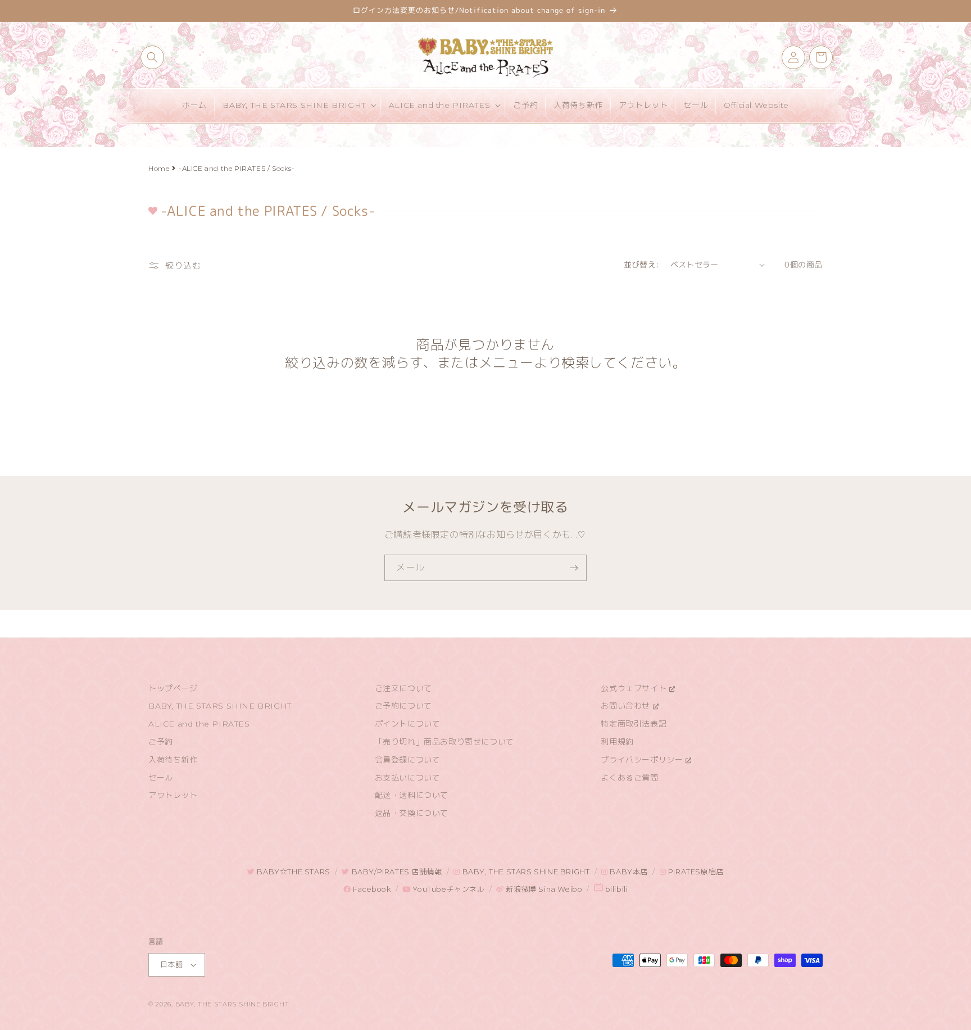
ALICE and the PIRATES (199, 724)
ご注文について (403, 688)
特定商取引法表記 (633, 724)
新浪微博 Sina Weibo (543, 889)
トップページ (173, 688)
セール (160, 778)
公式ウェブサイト (635, 688)
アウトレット (173, 795)
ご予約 (160, 742)
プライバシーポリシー (643, 760)
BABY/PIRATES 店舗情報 (396, 872)
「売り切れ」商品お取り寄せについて (444, 742)
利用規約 (617, 742)
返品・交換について (411, 813)
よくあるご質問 (629, 778)
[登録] (573, 568)
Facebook (371, 889)
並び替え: (641, 264)
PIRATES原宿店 (695, 872)
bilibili (615, 889)
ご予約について (403, 706)
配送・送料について (411, 795)
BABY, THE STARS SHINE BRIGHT (220, 706)
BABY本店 (628, 872)
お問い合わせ (626, 706)
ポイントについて (408, 724)
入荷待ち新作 (173, 760)
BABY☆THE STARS (292, 872)
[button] (152, 57)
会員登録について (408, 760)
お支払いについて (408, 778)
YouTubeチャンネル (447, 889)
